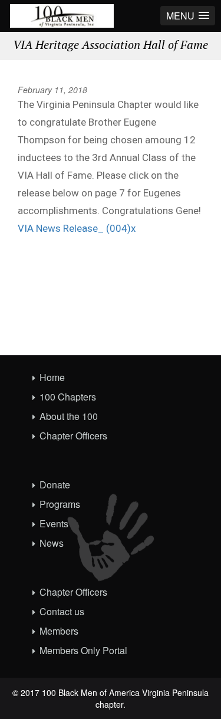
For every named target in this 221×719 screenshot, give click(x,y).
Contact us (61, 611)
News (51, 543)
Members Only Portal (83, 650)
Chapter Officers (73, 435)
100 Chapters (67, 396)
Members (58, 631)
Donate (54, 484)
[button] (187, 15)
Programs (59, 504)
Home (52, 377)
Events (53, 523)
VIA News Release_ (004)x (77, 228)
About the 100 (68, 416)
